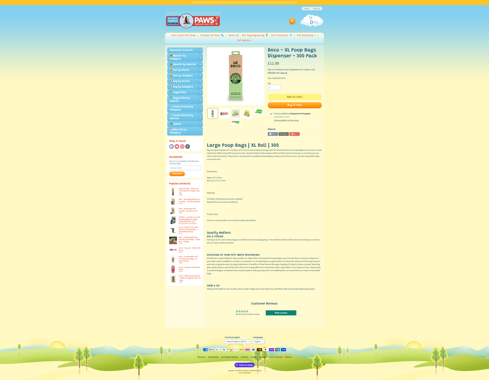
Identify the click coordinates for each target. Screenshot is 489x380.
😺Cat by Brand (186, 71)
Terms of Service (275, 357)
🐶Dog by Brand (186, 82)
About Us (201, 357)
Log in (306, 9)
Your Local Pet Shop (185, 36)
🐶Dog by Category (186, 88)
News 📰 (234, 35)
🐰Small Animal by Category (186, 108)
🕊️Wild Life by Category (178, 131)
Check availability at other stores (286, 120)
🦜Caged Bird (186, 93)
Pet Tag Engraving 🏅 (255, 35)
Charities (244, 357)
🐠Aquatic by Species (186, 65)
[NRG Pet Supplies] (192, 21)
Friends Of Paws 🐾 (213, 36)
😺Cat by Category (186, 76)
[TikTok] (187, 146)
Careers (262, 357)
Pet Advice (245, 41)
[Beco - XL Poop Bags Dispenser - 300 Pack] (212, 113)
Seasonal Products (186, 51)
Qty (269, 83)
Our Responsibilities (229, 357)
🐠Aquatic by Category (186, 57)
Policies (288, 357)
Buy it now (295, 105)
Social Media (213, 357)
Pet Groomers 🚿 (283, 36)
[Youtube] (177, 146)
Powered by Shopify (244, 373)
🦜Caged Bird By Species (186, 100)
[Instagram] (182, 146)
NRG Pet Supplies (244, 371)
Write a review (281, 312)
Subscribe (177, 174)
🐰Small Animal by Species (186, 117)
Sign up (316, 9)
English (257, 341)
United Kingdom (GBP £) (236, 341)
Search (254, 357)
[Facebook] (171, 146)
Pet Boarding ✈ (308, 36)
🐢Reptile (186, 125)
